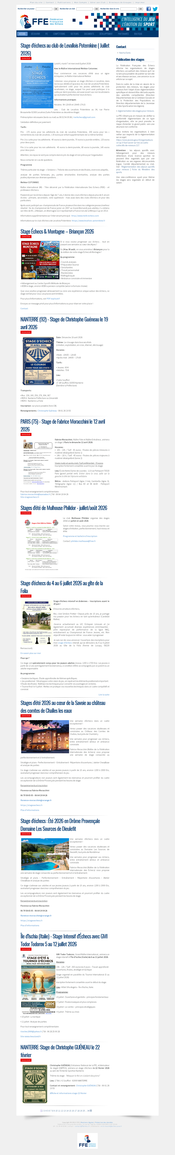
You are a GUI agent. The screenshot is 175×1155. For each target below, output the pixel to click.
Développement (106, 33)
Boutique (138, 33)
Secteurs (75, 33)
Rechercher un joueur (26, 9)
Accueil (22, 33)
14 (67, 1110)
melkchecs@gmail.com (84, 117)
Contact (50, 2)
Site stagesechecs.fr (30, 497)
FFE (46, 33)
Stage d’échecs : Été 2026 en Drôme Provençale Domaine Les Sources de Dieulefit (60, 824)
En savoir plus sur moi (31, 653)
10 (56, 1110)
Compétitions (59, 33)
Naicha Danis (124, 52)
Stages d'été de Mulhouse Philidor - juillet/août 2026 (64, 507)
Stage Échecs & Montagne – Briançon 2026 (57, 231)
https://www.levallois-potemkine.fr (88, 220)
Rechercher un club (67, 9)
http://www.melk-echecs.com (85, 215)
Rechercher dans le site (109, 9)
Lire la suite (104, 694)
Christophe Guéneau (47, 410)
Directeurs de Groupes (120, 2)
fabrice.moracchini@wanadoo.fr (35, 494)
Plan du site (36, 2)
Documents (89, 33)
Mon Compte (80, 2)
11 (59, 1110)
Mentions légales (87, 1122)
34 (88, 1110)
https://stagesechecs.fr (32, 805)
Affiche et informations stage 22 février (68, 1093)
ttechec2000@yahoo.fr (31, 1031)
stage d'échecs (65, 642)
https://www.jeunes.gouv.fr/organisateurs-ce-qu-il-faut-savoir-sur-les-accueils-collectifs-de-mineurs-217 (134, 142)
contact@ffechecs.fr (82, 1126)
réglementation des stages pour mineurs (136, 110)
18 (78, 1110)
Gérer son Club (98, 2)
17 (76, 1110)
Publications (64, 2)
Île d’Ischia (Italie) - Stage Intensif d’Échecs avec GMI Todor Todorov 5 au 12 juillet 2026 (64, 940)
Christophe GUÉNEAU (86, 1085)
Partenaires (123, 33)
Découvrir (35, 33)
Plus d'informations (30, 810)
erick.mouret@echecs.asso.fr (111, 1126)
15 (70, 1110)
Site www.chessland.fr (31, 1036)
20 (84, 1110)
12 (62, 1110)
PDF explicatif (53, 298)
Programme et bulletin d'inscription (80, 536)
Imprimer (140, 2)
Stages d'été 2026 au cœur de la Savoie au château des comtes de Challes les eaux (63, 706)
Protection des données (104, 1122)
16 (73, 1110)
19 (81, 1110)
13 (65, 1110)
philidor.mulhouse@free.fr (83, 541)
